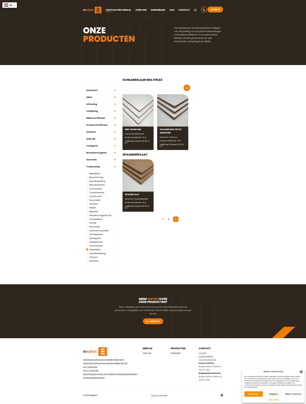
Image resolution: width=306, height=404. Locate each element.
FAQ (172, 9)
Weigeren (273, 394)
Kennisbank (158, 9)
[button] (301, 371)
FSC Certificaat (90, 367)
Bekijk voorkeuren (293, 394)
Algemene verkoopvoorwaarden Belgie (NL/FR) (105, 363)
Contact (184, 9)
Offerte (215, 9)
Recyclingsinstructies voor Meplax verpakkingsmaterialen (110, 374)
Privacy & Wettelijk (159, 395)
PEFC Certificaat (90, 370)
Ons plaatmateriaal (118, 9)
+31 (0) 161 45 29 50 (207, 359)
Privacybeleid (273, 399)
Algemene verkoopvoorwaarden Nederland (103, 359)
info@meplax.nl (206, 356)
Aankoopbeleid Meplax (94, 377)
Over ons (141, 9)
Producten (176, 353)
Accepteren (253, 394)
